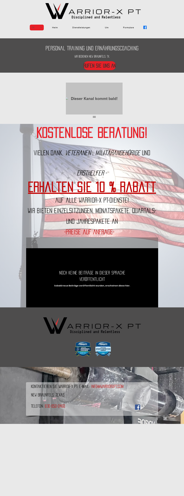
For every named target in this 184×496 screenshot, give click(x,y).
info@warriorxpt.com (107, 386)
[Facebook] (145, 27)
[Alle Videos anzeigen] (94, 117)
